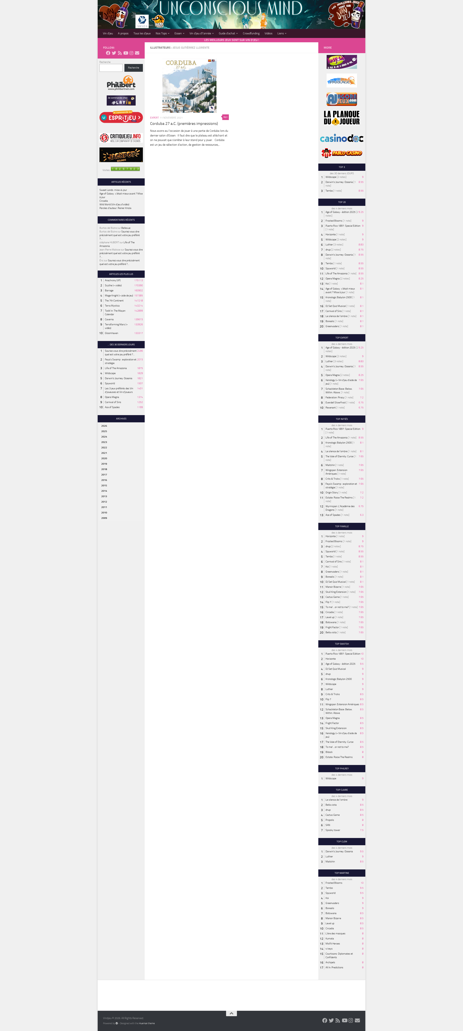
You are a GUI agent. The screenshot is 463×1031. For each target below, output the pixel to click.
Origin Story (332, 492)
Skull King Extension (336, 591)
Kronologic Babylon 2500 (339, 297)
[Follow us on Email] (137, 53)
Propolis (330, 820)
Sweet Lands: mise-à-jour (113, 190)
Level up (330, 617)
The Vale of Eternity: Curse (339, 456)
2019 (104, 463)
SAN (328, 825)
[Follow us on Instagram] (131, 53)
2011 (104, 507)
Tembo (329, 190)
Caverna (109, 319)
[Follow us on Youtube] (125, 53)
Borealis (330, 321)
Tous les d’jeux (142, 33)
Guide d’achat (227, 33)
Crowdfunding (251, 33)
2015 (104, 485)
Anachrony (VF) (113, 280)
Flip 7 (328, 602)
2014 (104, 490)
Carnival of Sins (113, 402)
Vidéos (268, 33)
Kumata (330, 938)
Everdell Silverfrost (336, 402)
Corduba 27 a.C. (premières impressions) (184, 123)
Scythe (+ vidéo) (113, 285)
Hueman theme (147, 1023)
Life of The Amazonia (116, 368)
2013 (104, 496)
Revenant (331, 407)
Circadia (103, 200)
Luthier (329, 244)
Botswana (331, 622)
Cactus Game (333, 597)
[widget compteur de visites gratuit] (125, 170)
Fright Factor (332, 627)
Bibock (329, 752)
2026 (104, 425)
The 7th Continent (114, 300)
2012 (104, 501)
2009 (104, 518)
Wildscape (110, 373)
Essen (178, 33)
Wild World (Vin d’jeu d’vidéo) (114, 204)
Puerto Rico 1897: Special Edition (343, 225)
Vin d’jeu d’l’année (200, 33)
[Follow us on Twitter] (114, 53)
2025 (104, 431)
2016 (104, 480)
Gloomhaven (111, 333)
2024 (104, 436)
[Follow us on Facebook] (108, 53)
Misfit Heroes (333, 943)
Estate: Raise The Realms (339, 497)
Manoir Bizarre (333, 586)
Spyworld (110, 383)
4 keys (329, 948)
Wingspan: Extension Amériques (342, 704)
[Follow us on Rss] (120, 53)
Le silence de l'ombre (336, 316)
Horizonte (331, 234)
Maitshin (330, 465)
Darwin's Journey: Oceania (118, 378)
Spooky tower (333, 830)
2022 (104, 447)
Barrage (109, 290)
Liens (280, 33)
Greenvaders (332, 326)
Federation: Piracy (335, 397)
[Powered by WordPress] (117, 1023)
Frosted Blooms (334, 220)
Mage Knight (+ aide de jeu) (119, 295)
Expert (154, 117)
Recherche (105, 62)
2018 (104, 469)
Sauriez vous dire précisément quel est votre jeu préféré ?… (119, 235)
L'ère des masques (335, 933)
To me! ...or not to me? (337, 607)
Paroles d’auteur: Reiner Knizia (115, 208)
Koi (327, 283)
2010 (104, 512)
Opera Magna (112, 397)
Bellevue (125, 228)
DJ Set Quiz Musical (336, 306)
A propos (123, 33)
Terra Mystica (112, 305)
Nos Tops (161, 33)
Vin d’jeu (108, 33)
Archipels (330, 962)
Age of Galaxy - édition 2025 (340, 212)
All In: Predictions (334, 967)
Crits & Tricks (333, 478)
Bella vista (331, 632)
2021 (104, 453)
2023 (104, 442)
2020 (104, 458)
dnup (328, 249)
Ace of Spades (112, 407)
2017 (104, 474)
